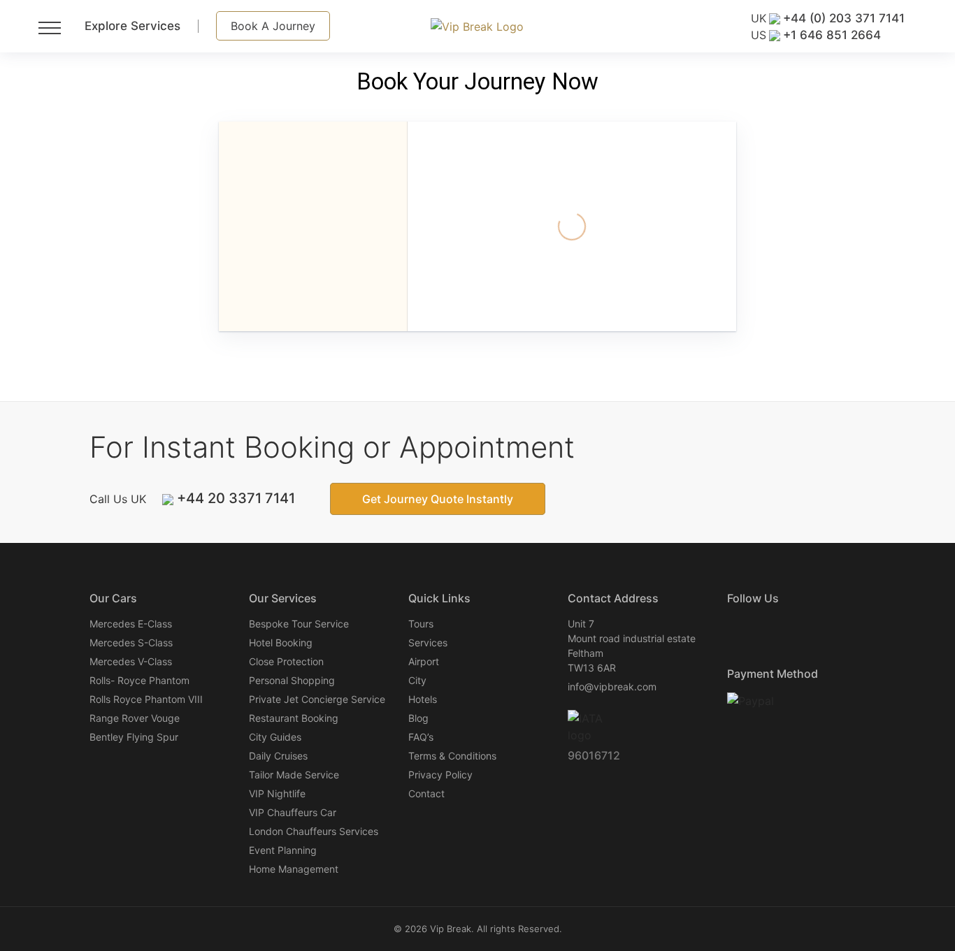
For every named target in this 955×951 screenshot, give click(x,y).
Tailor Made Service (294, 775)
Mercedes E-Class (130, 624)
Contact (426, 793)
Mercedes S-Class (131, 642)
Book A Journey (273, 26)
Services (427, 642)
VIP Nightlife (277, 793)
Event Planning (283, 850)
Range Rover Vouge (134, 718)
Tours (420, 624)
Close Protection (286, 661)
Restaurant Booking (293, 718)
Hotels (422, 699)
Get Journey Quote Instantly (437, 499)
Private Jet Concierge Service (317, 699)
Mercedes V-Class (130, 661)
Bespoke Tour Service (299, 624)
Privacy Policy (440, 775)
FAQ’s (420, 737)
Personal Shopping (292, 680)
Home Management (293, 869)
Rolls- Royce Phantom (139, 680)
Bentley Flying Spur (133, 737)
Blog (418, 718)
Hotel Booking (281, 642)
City (417, 680)
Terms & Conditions (452, 756)
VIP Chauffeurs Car (292, 812)
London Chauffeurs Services (313, 831)
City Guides (275, 737)
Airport (423, 661)
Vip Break (450, 928)
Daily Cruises (278, 756)
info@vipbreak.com (612, 686)
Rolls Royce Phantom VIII (146, 699)
